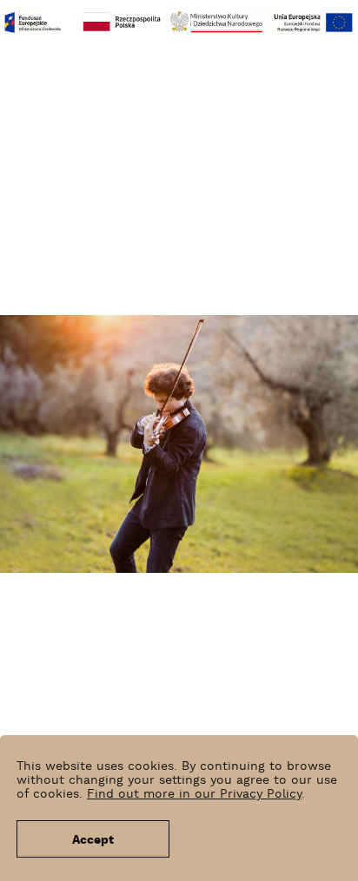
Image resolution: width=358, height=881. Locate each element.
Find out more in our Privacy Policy (194, 794)
